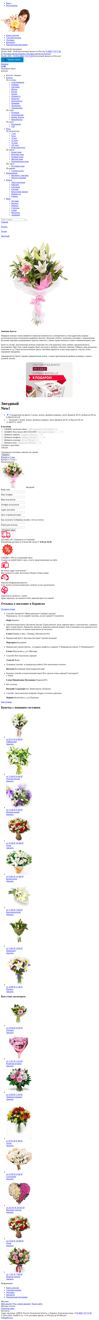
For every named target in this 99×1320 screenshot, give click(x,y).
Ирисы (14, 89)
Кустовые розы (18, 166)
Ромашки (15, 103)
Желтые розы (17, 159)
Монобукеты (17, 119)
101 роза (15, 145)
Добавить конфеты (12, 437)
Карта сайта (37, 1304)
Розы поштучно (18, 147)
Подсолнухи (16, 101)
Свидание (15, 187)
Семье (14, 210)
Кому (8, 199)
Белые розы (16, 152)
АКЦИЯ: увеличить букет (16, 429)
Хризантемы (16, 108)
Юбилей (15, 185)
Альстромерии (17, 82)
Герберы (15, 85)
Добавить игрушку (12, 440)
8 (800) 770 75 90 (53, 51)
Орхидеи (15, 98)
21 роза (14, 140)
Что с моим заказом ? (22, 1304)
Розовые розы (17, 157)
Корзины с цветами (19, 175)
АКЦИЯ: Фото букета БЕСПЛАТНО (20, 432)
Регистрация (11, 5)
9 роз (13, 136)
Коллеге (14, 203)
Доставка (10, 40)
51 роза (14, 143)
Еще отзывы (6, 702)
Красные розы (17, 154)
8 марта (14, 196)
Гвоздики (15, 87)
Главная (4, 222)
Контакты (10, 42)
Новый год (16, 194)
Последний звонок (19, 192)
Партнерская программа (16, 45)
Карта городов (12, 35)
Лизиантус (16, 96)
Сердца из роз (17, 171)
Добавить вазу (10, 443)
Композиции (11, 173)
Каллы (14, 91)
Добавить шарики (12, 434)
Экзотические (17, 115)
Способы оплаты (13, 38)
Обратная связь (7, 1308)
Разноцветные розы (20, 161)
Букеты (9, 78)
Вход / (9, 3)
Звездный (5, 236)
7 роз (13, 133)
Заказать (10, 744)
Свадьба (15, 189)
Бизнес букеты (17, 117)
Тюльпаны (16, 105)
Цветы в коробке (18, 178)
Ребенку (15, 206)
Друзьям (15, 201)
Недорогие (16, 124)
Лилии (14, 94)
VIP (13, 126)
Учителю (15, 208)
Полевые (15, 112)
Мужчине (15, 213)
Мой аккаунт (6, 1304)
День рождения (18, 182)
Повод (9, 180)
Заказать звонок (13, 60)
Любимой (15, 215)
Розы (8, 129)
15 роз (14, 138)
